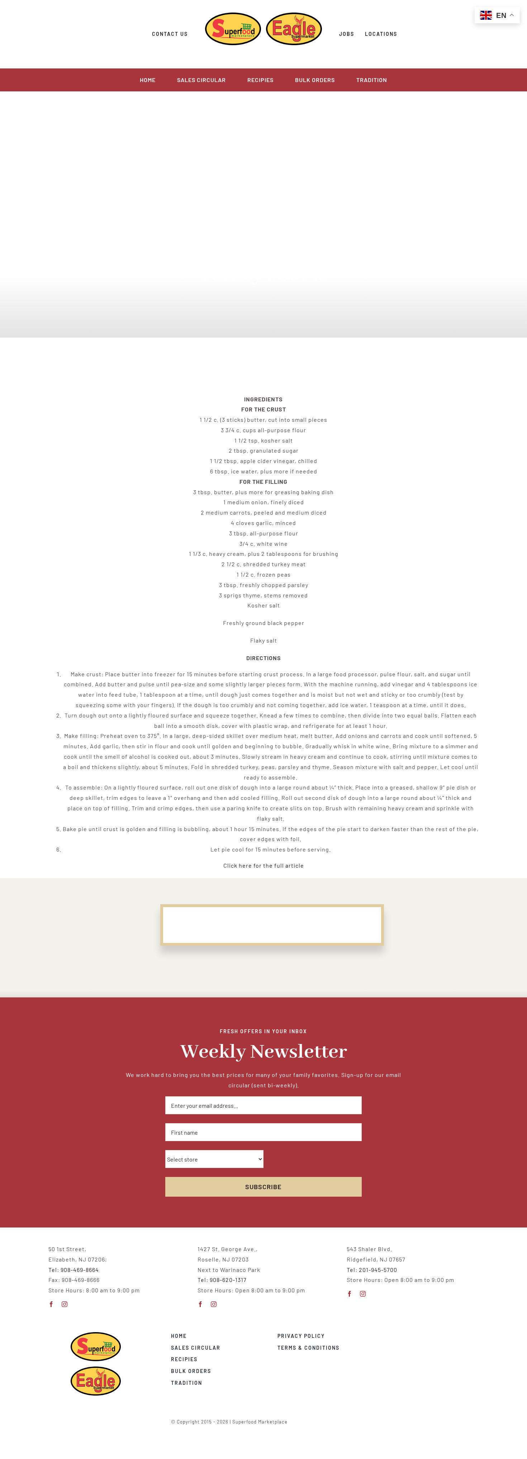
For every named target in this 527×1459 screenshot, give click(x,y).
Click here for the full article (263, 865)
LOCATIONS (381, 34)
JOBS (346, 34)
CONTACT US (170, 34)
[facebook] (51, 1304)
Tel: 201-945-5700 (372, 1269)
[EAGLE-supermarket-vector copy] (96, 1369)
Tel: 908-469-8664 (73, 1269)
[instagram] (65, 1304)
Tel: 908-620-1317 (222, 1279)
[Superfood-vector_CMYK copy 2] (96, 1334)
